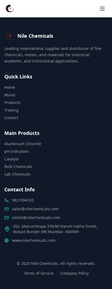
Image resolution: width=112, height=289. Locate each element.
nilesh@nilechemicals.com (36, 217)
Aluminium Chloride (22, 143)
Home (9, 87)
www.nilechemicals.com (33, 240)
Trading (11, 110)
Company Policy (74, 273)
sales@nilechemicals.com (35, 208)
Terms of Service (39, 273)
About (9, 94)
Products (12, 102)
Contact (11, 117)
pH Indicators (16, 151)
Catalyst (11, 158)
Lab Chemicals (17, 174)
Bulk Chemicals (18, 166)
